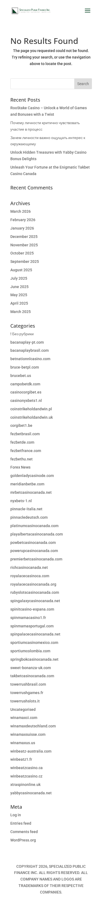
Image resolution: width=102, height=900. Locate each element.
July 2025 (18, 278)
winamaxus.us (22, 743)
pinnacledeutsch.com (29, 517)
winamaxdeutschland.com (33, 726)
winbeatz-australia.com (30, 751)
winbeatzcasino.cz (26, 776)
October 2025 (22, 253)
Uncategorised (23, 709)
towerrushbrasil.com (28, 684)
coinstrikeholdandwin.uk (31, 417)
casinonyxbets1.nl (26, 400)
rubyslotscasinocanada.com (34, 592)
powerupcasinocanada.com (34, 551)
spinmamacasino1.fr (28, 617)
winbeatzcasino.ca (26, 768)
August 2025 (21, 270)
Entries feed (20, 823)
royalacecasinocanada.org (33, 584)
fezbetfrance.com (25, 451)
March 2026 (20, 211)
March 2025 (20, 311)
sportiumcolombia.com (30, 651)
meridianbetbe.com (27, 484)
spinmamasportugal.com (32, 626)
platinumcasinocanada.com (34, 526)
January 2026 (22, 228)
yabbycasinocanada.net (31, 793)
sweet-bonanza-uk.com (30, 668)
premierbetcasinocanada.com (36, 559)
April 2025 (19, 303)
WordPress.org (23, 840)
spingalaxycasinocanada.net (35, 601)
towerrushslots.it (25, 701)
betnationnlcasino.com (30, 359)
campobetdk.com (25, 384)
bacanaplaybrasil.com (29, 350)
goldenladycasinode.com (32, 475)
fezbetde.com (22, 442)
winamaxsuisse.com (27, 734)
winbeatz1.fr (21, 759)
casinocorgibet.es (25, 392)
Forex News (20, 467)
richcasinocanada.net (29, 567)
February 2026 (22, 220)
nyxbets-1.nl (21, 501)
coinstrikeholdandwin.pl (31, 409)
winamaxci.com (23, 717)
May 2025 (18, 295)
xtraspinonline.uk (25, 784)
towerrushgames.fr (26, 693)
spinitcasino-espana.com (32, 609)
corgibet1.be (21, 425)
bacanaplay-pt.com (27, 342)
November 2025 (24, 245)
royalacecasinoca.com (29, 576)
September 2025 (24, 261)
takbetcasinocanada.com (32, 676)
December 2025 (24, 236)
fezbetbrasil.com (25, 434)
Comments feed (24, 832)
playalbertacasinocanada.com (36, 534)
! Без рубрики (22, 334)
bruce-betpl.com (24, 367)
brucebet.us (20, 375)
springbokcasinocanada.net (34, 659)
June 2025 (19, 287)
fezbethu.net (21, 459)
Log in (15, 815)
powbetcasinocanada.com (33, 542)
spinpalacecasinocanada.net (35, 634)
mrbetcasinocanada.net (31, 492)
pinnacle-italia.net (26, 509)
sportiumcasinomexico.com (34, 642)
